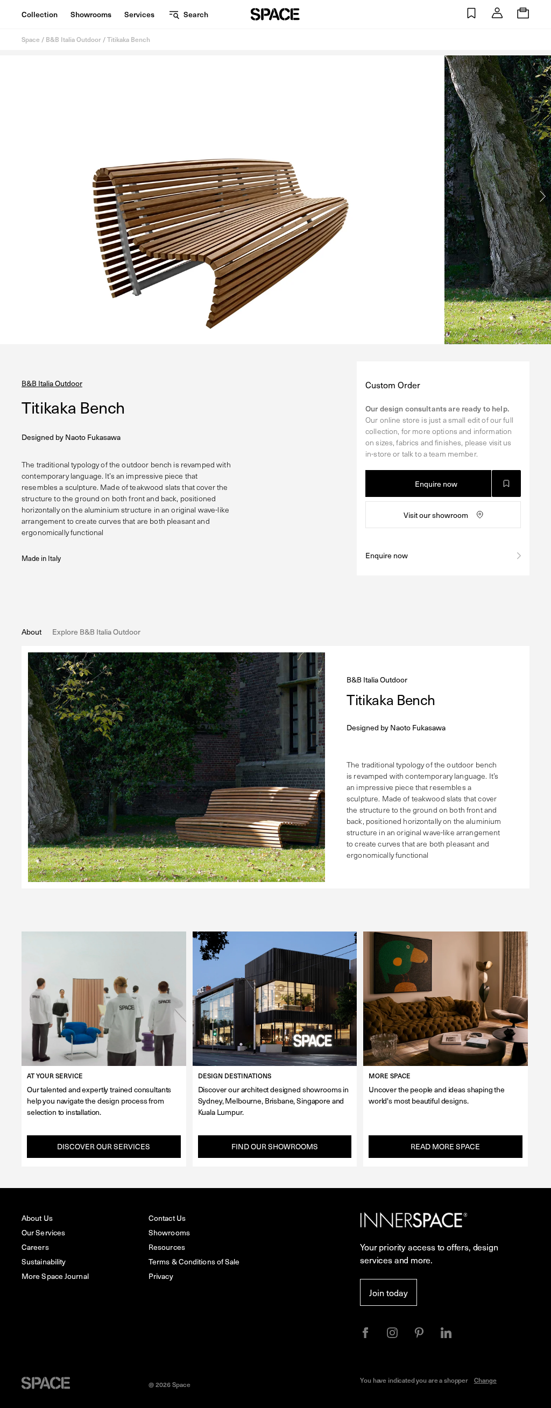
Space (31, 39)
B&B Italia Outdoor (73, 39)
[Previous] (8, 196)
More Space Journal (55, 1276)
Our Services (43, 1232)
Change (485, 1380)
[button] (471, 14)
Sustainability (44, 1261)
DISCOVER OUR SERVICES (103, 1146)
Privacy (161, 1276)
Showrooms (90, 14)
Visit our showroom (436, 515)
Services (139, 14)
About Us (37, 1218)
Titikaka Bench (128, 39)
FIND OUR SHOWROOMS (274, 1146)
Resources (167, 1247)
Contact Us (167, 1218)
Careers (35, 1247)
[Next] (543, 196)
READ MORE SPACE (445, 1146)
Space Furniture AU (275, 14)
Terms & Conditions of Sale (194, 1261)
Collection (40, 14)
